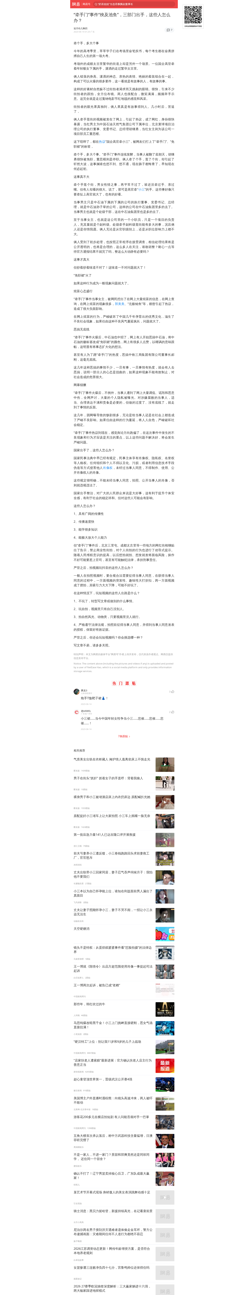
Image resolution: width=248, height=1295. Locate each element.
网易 (76, 4)
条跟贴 (123, 736)
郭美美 (119, 304)
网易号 (86, 4)
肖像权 (108, 468)
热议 (102, 141)
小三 (141, 189)
